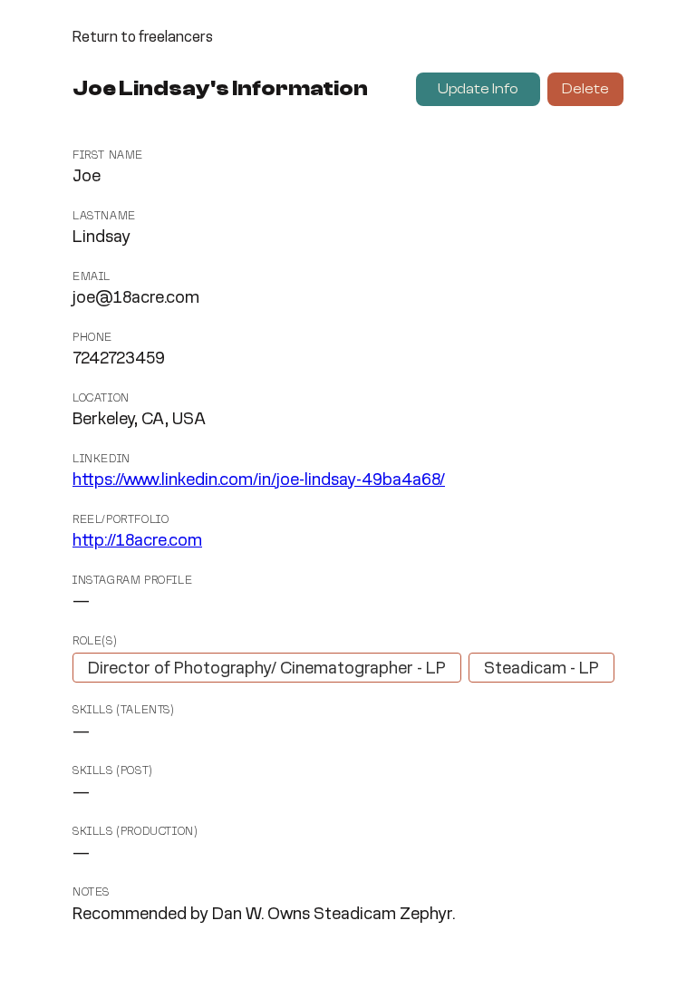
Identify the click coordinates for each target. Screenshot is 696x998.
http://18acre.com (137, 541)
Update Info (478, 89)
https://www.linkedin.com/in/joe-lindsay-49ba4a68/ (258, 480)
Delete (585, 89)
